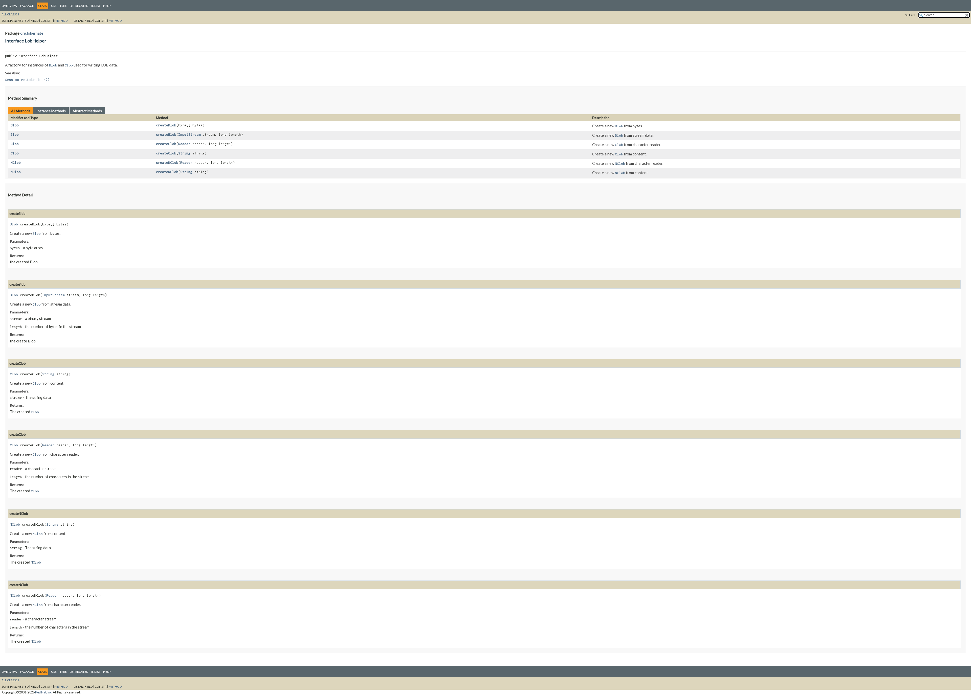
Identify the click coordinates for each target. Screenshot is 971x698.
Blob (15, 125)
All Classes (10, 14)
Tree (63, 6)
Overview (9, 6)
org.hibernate (31, 33)
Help (107, 6)
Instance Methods (51, 111)
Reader (184, 144)
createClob (166, 144)
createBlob (166, 125)
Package (27, 6)
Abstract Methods (87, 111)
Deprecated (79, 6)
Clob (15, 144)
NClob (16, 162)
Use (54, 6)
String (184, 153)
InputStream (189, 134)
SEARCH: (911, 15)
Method (61, 20)
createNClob (167, 162)
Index (95, 6)
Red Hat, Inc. (43, 692)
